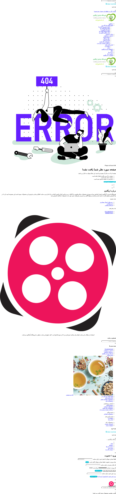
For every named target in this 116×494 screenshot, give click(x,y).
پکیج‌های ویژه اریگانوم (107, 49)
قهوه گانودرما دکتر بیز (107, 25)
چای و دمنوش (109, 34)
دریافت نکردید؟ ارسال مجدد (109, 470)
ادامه (87, 462)
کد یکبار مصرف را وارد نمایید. (108, 465)
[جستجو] (115, 489)
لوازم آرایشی (106, 40)
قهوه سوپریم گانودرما (104, 26)
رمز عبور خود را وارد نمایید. (109, 473)
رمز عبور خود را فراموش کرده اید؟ (106, 476)
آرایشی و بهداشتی (108, 35)
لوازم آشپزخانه (109, 44)
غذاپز (108, 47)
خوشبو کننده (106, 37)
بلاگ (112, 50)
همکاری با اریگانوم (108, 55)
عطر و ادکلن (106, 38)
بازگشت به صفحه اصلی (110, 182)
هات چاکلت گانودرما (104, 32)
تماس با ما (110, 53)
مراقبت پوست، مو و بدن (103, 43)
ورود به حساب (98, 470)
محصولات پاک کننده (104, 41)
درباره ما (110, 52)
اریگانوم (111, 23)
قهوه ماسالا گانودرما (104, 31)
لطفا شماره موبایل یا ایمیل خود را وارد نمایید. (104, 459)
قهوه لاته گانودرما (105, 29)
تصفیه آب (107, 46)
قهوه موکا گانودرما (105, 28)
